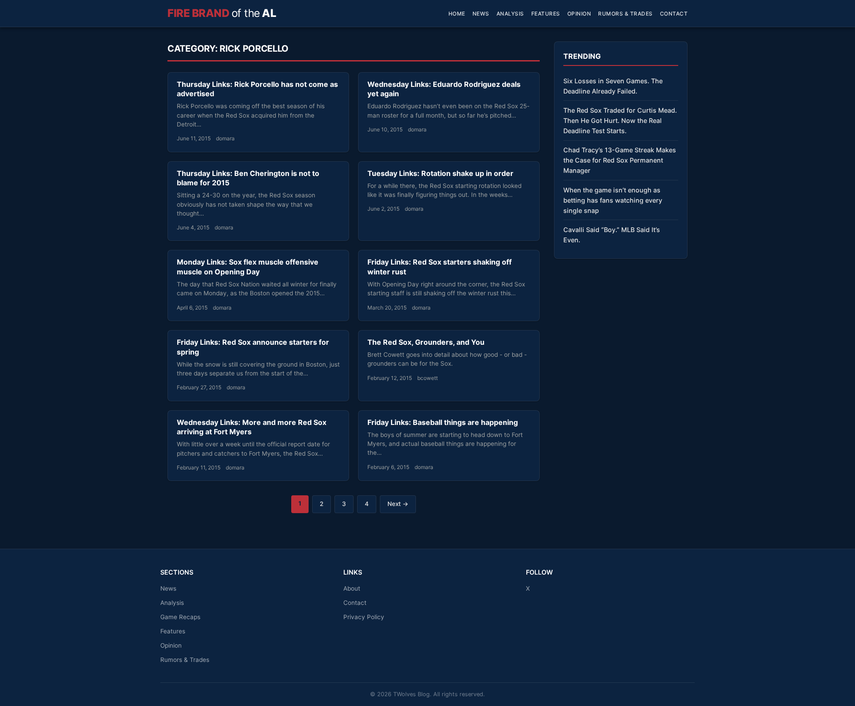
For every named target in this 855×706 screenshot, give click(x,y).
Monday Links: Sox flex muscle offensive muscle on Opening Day (247, 266)
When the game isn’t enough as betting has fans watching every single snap (612, 200)
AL (221, 13)
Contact (674, 13)
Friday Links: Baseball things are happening (442, 422)
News (480, 13)
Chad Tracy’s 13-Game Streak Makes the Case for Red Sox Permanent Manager (619, 160)
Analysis (510, 13)
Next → (397, 503)
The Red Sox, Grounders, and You (425, 342)
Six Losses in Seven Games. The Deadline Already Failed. (613, 86)
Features (545, 13)
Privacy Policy (363, 616)
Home (456, 13)
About (351, 588)
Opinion (579, 13)
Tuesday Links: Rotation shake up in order (440, 173)
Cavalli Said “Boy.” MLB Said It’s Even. (611, 235)
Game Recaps (180, 616)
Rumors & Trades (625, 13)
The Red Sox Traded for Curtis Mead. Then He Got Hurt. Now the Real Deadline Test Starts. (620, 120)
